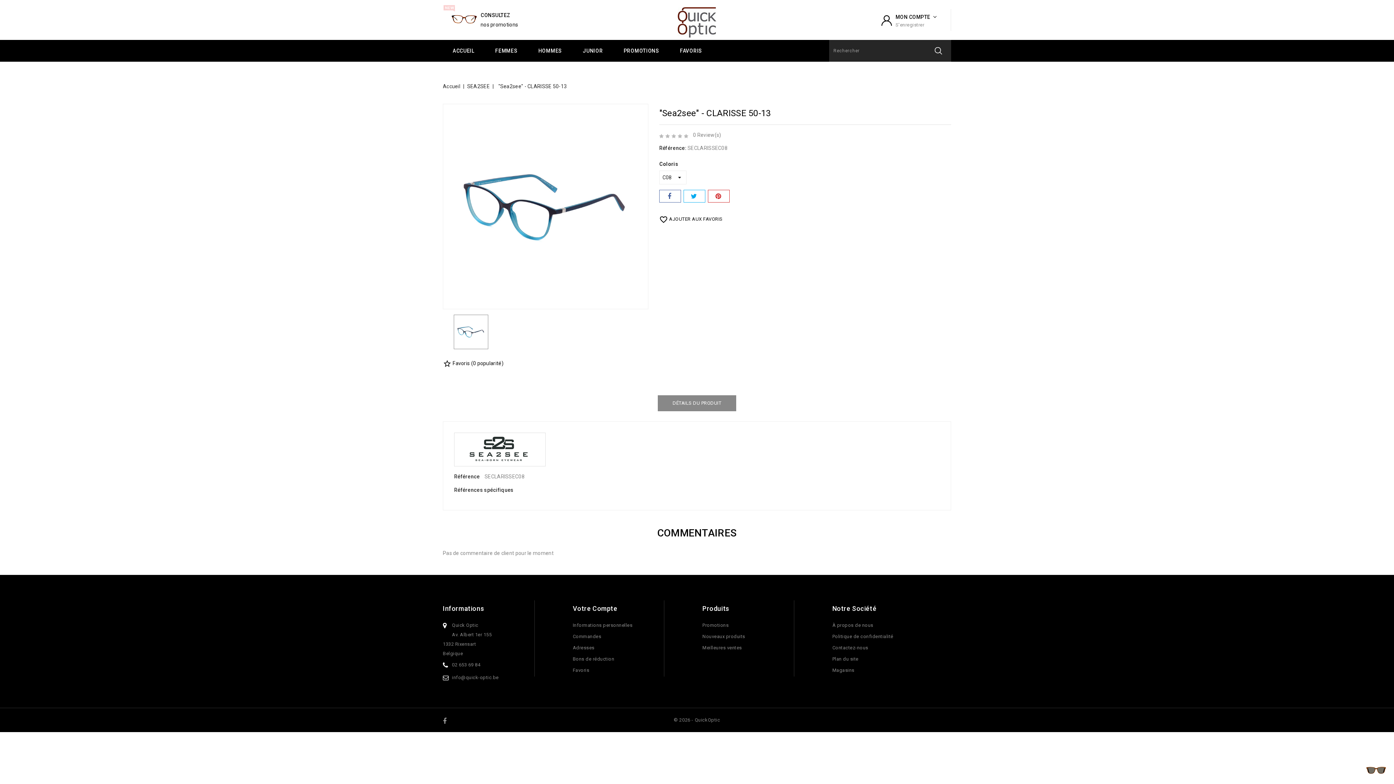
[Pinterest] (718, 196)
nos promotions (499, 25)
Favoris (691, 51)
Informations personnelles (603, 625)
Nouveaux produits (723, 636)
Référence (467, 476)
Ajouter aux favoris (691, 219)
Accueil (463, 51)
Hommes (550, 51)
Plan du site (845, 659)
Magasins (843, 670)
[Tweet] (694, 196)
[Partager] (670, 196)
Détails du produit (697, 403)
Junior (593, 51)
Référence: (672, 148)
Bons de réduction (594, 659)
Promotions (641, 51)
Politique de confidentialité (862, 636)
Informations (463, 608)
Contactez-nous (850, 647)
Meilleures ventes (722, 647)
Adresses (584, 647)
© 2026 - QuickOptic (697, 720)
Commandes (587, 636)
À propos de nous (852, 625)
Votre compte (595, 608)
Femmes (506, 51)
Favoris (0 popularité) (473, 363)
